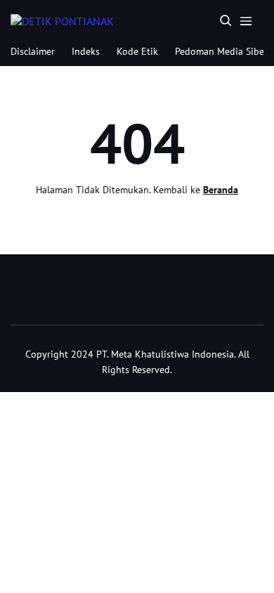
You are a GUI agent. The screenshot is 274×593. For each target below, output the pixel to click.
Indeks (86, 51)
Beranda (220, 189)
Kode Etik (137, 51)
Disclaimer (33, 51)
